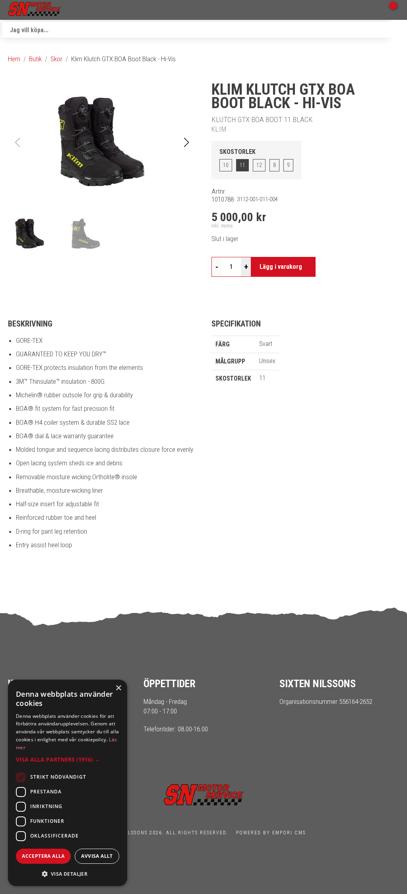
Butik (35, 59)
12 (259, 165)
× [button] (118, 688)
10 (226, 165)
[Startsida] (34, 10)
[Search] (397, 30)
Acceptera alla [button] (43, 856)
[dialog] (67, 783)
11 (242, 165)
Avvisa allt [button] (96, 856)
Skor (56, 59)
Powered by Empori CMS (271, 833)
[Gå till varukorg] (389, 10)
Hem (14, 59)
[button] (186, 142)
